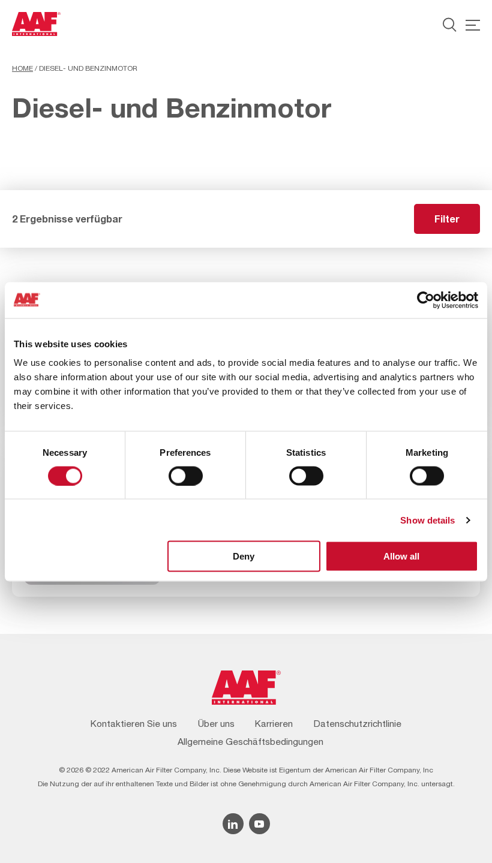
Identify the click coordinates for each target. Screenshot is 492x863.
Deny (243, 556)
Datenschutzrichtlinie (357, 723)
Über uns (216, 723)
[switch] (186, 475)
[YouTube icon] (259, 823)
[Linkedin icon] (233, 823)
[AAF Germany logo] (36, 24)
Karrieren (274, 723)
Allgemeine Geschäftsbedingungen (250, 741)
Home (22, 68)
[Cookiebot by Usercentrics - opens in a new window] (425, 300)
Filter (447, 218)
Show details (427, 520)
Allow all (401, 556)
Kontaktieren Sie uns (134, 723)
